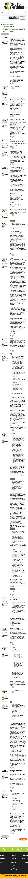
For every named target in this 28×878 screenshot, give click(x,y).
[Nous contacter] (2, 851)
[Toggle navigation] (2, 13)
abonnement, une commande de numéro (15, 875)
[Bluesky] (21, 851)
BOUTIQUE (14, 862)
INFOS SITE (25, 858)
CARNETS (14, 855)
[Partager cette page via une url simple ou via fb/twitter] (13, 83)
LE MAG (2, 855)
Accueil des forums (8, 24)
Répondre (23, 839)
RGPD (26, 862)
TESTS (1, 862)
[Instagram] (16, 851)
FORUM (14, 858)
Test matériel (7, 26)
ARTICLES (2, 858)
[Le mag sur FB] (12, 851)
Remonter (5, 838)
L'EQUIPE (25, 855)
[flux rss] (25, 851)
